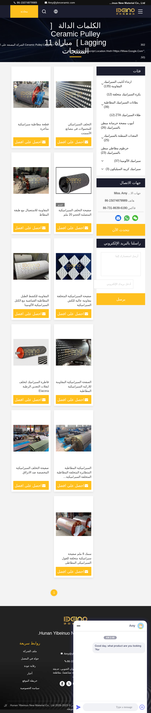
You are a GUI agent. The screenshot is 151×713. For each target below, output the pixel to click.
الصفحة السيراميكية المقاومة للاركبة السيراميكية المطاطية (73, 386)
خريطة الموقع (29, 680)
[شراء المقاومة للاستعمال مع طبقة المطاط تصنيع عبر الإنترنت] (31, 180)
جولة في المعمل (30, 658)
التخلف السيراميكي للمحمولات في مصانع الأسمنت (78, 129)
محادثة (24, 11)
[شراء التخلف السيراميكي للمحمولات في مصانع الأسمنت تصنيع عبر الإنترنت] (73, 94)
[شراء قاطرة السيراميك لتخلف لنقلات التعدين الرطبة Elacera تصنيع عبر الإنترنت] (31, 352)
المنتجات (60, 44)
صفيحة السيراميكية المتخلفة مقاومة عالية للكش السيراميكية (74, 301)
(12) (124, 94)
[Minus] (78, 626)
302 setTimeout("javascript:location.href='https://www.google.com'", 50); (106, 51)
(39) (121, 104)
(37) (127, 160)
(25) (121, 138)
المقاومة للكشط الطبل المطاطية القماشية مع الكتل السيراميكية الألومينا (32, 301)
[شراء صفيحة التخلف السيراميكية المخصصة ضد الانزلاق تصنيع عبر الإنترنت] (31, 438)
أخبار (29, 673)
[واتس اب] (127, 218)
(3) (123, 169)
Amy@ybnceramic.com (61, 2)
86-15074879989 (26, 2)
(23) (115, 150)
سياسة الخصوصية (29, 688)
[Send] (78, 707)
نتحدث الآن (120, 230)
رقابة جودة (30, 665)
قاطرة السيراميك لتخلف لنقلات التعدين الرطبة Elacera (34, 386)
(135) (117, 84)
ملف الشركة (30, 651)
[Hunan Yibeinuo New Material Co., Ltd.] (125, 11)
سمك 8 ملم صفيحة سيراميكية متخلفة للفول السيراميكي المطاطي (76, 558)
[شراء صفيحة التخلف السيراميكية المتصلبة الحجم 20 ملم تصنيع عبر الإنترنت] (73, 180)
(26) (117, 125)
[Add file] (142, 707)
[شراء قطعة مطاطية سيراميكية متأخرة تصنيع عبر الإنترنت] (31, 94)
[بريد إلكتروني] (118, 218)
